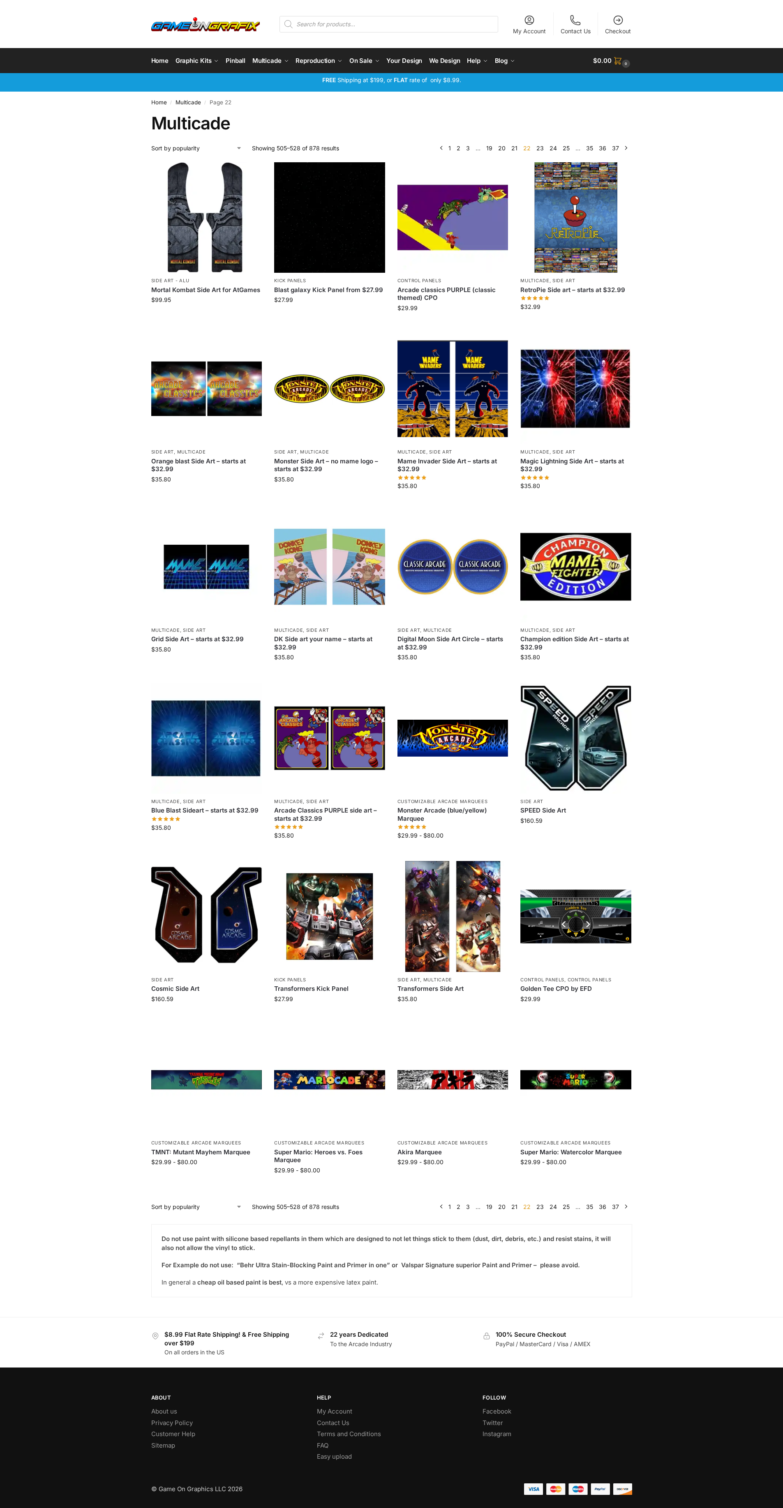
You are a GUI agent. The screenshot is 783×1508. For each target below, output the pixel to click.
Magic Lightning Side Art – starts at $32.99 (572, 465)
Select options (452, 852)
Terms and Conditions (349, 1434)
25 (566, 148)
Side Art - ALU (170, 280)
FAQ (322, 1445)
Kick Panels (290, 280)
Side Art (563, 280)
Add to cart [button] (206, 316)
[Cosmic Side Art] (206, 916)
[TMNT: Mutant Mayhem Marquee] (206, 1080)
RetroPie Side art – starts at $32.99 (572, 290)
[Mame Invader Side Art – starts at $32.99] (452, 389)
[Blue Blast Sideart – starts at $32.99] (206, 738)
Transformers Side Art (430, 988)
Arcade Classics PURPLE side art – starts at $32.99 (325, 814)
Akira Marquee (419, 1152)
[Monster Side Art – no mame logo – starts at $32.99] (329, 389)
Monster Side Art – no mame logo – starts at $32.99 (326, 465)
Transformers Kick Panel (311, 988)
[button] (612, 60)
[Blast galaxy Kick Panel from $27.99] (329, 217)
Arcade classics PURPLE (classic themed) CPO (446, 294)
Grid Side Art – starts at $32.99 (197, 639)
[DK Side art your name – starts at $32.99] (329, 566)
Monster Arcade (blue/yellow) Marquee (442, 814)
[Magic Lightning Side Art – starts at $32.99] (575, 389)
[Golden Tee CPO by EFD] (575, 916)
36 (602, 148)
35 (589, 148)
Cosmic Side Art (175, 988)
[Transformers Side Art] (452, 916)
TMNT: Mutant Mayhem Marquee (200, 1152)
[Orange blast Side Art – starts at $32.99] (206, 389)
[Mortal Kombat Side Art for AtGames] (206, 217)
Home (159, 102)
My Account (529, 31)
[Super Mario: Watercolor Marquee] (575, 1080)
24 (553, 148)
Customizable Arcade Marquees (442, 801)
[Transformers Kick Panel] (329, 916)
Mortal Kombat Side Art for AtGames (205, 290)
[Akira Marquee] (452, 1080)
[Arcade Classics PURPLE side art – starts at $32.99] (329, 738)
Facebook (497, 1411)
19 (489, 148)
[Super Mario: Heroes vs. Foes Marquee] (329, 1080)
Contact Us (576, 31)
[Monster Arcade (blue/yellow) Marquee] (452, 738)
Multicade (188, 102)
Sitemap (163, 1445)
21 (514, 148)
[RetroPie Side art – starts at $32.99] (575, 217)
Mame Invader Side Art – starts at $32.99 (447, 465)
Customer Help (173, 1434)
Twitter (493, 1423)
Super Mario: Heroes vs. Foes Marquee (318, 1156)
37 (615, 148)
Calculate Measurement (329, 316)
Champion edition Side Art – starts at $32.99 (574, 643)
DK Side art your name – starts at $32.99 (323, 643)
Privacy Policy (172, 1423)
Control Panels (419, 280)
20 (502, 148)
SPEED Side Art (543, 810)
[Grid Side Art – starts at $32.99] (206, 566)
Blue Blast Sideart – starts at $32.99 (205, 810)
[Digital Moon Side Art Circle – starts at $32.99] (452, 566)
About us (165, 1411)
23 (540, 148)
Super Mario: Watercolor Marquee (571, 1152)
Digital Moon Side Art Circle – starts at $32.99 (450, 643)
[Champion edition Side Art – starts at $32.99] (575, 566)
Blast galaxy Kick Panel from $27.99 (328, 290)
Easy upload (334, 1456)
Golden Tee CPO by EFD (556, 988)
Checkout (618, 31)
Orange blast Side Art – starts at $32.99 (198, 465)
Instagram (497, 1434)
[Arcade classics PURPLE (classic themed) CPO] (452, 217)
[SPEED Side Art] (575, 738)
